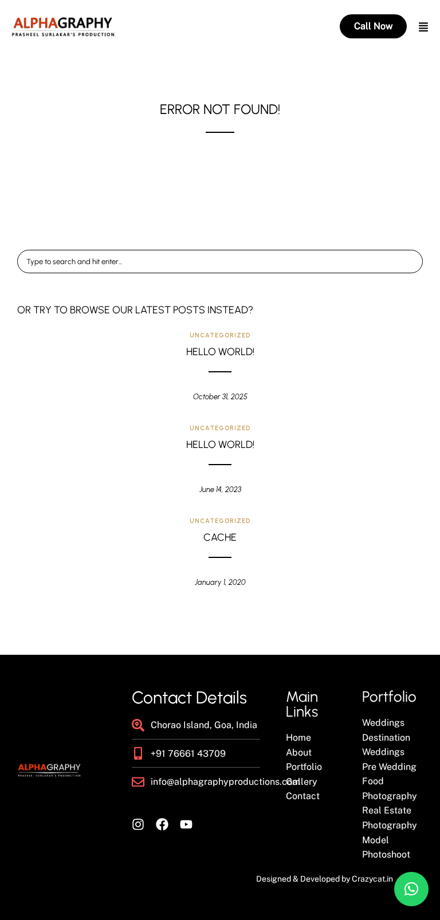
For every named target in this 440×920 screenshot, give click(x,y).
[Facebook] (162, 824)
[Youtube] (186, 824)
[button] (411, 889)
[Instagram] (138, 824)
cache (220, 537)
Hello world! (220, 351)
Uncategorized (220, 335)
